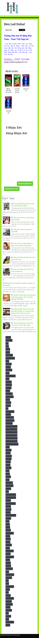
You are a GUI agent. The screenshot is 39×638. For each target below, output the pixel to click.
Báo (7, 361)
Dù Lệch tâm (9, 417)
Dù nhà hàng (10, 420)
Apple (7, 349)
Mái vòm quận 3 (10, 497)
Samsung (8, 577)
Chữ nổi (8, 382)
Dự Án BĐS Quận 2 (11, 426)
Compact (8, 385)
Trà (7, 613)
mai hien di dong (4, 635)
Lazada (8, 488)
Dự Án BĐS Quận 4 (11, 429)
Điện (7, 447)
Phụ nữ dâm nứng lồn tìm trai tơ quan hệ (22, 270)
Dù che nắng (10, 411)
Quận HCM (9, 568)
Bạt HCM (8, 364)
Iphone (8, 476)
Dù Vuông (9, 423)
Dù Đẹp (8, 414)
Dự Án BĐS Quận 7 (11, 435)
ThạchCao (9, 604)
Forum (8, 453)
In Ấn (7, 474)
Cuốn (7, 399)
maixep (8, 512)
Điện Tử (8, 450)
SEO (7, 583)
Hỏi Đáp (8, 468)
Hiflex (8, 465)
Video (8, 625)
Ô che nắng (9, 551)
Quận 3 (8, 565)
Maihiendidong (10, 503)
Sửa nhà (8, 601)
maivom (8, 509)
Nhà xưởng (9, 533)
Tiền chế (8, 610)
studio (8, 595)
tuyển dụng (9, 622)
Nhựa (8, 536)
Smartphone (9, 586)
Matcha (8, 518)
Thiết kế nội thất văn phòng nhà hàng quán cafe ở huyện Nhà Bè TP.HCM (23, 297)
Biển (7, 373)
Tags (11, 198)
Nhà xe (8, 530)
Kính (7, 479)
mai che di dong (14, 635)
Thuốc (8, 607)
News (7, 524)
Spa (7, 592)
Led (7, 491)
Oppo (7, 548)
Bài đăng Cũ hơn (11, 189)
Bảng (7, 352)
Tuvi (7, 619)
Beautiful (9, 370)
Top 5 (5, 198)
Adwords (9, 340)
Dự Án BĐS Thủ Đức (12, 444)
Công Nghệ (9, 396)
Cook (7, 390)
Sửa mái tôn (9, 598)
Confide (8, 388)
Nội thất (8, 545)
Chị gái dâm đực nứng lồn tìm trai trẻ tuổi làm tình (22, 324)
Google (8, 459)
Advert (8, 337)
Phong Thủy (9, 557)
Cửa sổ (8, 402)
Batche (8, 367)
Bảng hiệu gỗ (10, 358)
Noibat (8, 539)
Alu (7, 346)
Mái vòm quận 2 (10, 494)
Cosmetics (9, 393)
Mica (7, 521)
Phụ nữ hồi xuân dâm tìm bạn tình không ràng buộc (22, 244)
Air (7, 343)
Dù (7, 408)
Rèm (7, 571)
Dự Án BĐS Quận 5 (11, 432)
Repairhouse (9, 574)
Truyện (8, 616)
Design (8, 405)
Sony (7, 589)
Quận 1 (8, 563)
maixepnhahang (10, 515)
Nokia (8, 542)
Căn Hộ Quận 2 (10, 376)
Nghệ (7, 527)
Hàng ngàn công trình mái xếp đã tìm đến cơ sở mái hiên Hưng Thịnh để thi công (22, 311)
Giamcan (8, 456)
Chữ (7, 379)
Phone (8, 554)
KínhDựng (9, 482)
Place (7, 559)
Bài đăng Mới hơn (25, 183)
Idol (7, 470)
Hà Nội (8, 462)
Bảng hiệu (9, 355)
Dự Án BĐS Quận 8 (11, 438)
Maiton (8, 506)
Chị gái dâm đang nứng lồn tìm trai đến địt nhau (22, 205)
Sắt (7, 580)
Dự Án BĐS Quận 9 (11, 441)
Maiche (8, 500)
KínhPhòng (9, 485)
